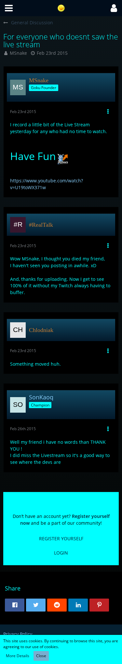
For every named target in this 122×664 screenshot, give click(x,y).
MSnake (18, 53)
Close (41, 655)
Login (61, 553)
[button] (8, 8)
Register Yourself (61, 538)
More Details (17, 655)
